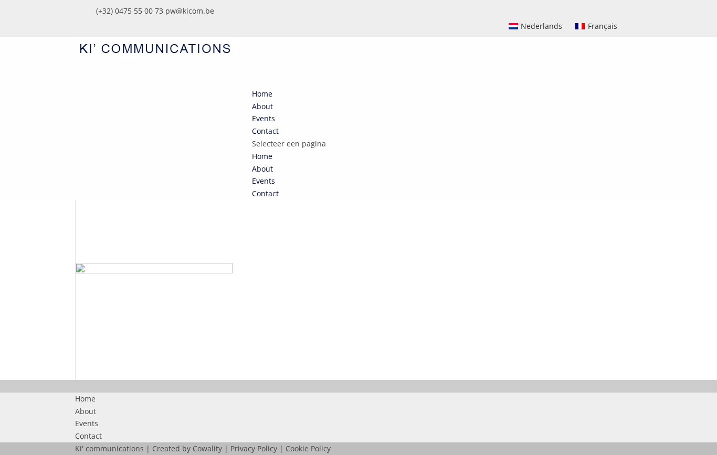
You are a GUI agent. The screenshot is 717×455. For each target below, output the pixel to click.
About (262, 169)
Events (263, 181)
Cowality (207, 448)
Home (262, 156)
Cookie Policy (308, 448)
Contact (265, 193)
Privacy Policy (253, 448)
